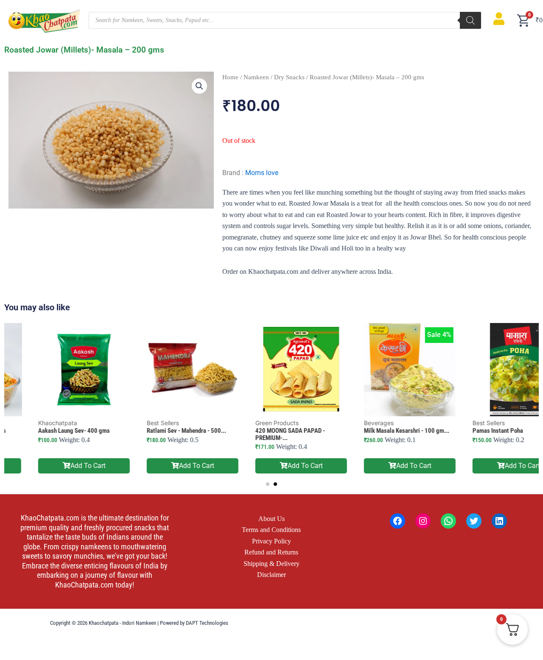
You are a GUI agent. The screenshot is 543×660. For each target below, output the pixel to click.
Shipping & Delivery (271, 563)
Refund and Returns (271, 552)
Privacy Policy (271, 541)
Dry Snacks (289, 77)
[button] (199, 86)
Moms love (261, 173)
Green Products (247, 422)
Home (230, 77)
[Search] (470, 20)
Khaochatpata (28, 422)
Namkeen (256, 77)
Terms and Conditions (271, 529)
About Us (271, 518)
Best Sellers (133, 422)
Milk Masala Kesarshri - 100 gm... (377, 430)
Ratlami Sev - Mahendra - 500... (156, 430)
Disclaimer (271, 574)
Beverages (349, 422)
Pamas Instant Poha (468, 430)
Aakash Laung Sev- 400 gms (44, 430)
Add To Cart (58, 466)
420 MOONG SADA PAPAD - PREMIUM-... (260, 434)
